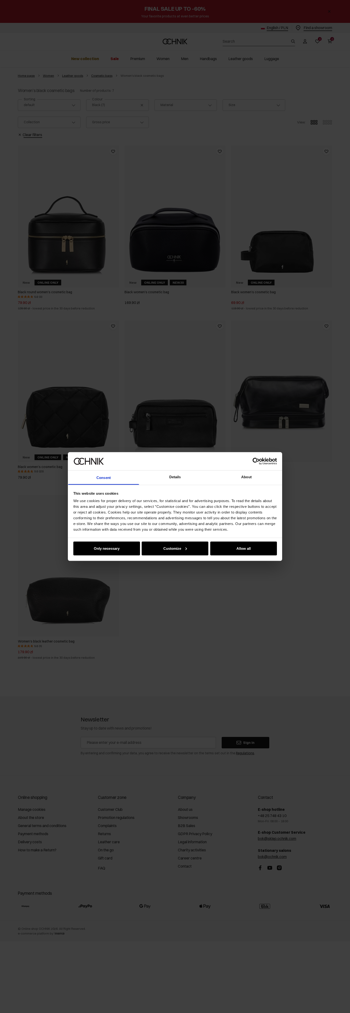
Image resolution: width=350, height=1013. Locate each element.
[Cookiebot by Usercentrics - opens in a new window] (256, 461)
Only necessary (107, 548)
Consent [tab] (103, 478)
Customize (172, 548)
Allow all (243, 548)
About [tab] (246, 477)
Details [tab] (175, 477)
